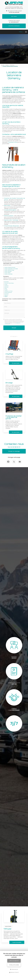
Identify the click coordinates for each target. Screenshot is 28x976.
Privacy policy (14, 972)
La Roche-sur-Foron (8, 291)
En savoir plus (15, 363)
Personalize (14, 969)
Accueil (2, 65)
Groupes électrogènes (10, 210)
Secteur (7, 65)
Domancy (12, 65)
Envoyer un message (14, 26)
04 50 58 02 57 (15, 22)
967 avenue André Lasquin (15, 11)
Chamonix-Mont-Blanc (9, 283)
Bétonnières (7, 205)
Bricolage (9, 383)
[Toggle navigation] (23, 32)
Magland (6, 295)
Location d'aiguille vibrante (9, 267)
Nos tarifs (14, 16)
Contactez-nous (12, 142)
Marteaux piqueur (8, 215)
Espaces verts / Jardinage (11, 220)
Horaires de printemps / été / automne (14, 929)
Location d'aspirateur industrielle (11, 268)
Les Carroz (6, 293)
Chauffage (9, 354)
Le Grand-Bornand (8, 292)
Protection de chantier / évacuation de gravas (14, 199)
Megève (5, 296)
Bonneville (6, 281)
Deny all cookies (14, 965)
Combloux (6, 285)
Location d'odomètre (8, 274)
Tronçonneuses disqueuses (11, 226)
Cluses (5, 284)
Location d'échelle (7, 271)
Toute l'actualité (16, 942)
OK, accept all (14, 960)
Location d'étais (7, 272)
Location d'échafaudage (9, 270)
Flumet (5, 289)
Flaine (5, 288)
